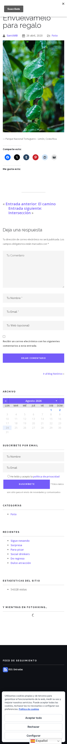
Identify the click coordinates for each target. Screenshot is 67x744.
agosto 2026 (33, 401)
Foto (55, 35)
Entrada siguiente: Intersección (25, 210)
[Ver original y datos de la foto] (33, 86)
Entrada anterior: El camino (31, 203)
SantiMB (12, 35)
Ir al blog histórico (53, 373)
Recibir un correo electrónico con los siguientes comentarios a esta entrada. (31, 343)
